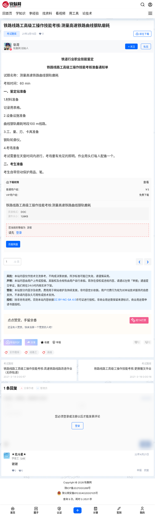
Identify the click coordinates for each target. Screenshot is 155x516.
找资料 (47, 13)
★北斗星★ (19, 454)
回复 (146, 470)
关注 (132, 46)
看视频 (60, 13)
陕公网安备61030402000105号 (80, 493)
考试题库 (12, 33)
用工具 (74, 13)
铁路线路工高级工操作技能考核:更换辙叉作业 (122, 368)
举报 (139, 470)
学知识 (20, 13)
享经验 (34, 13)
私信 (145, 46)
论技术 (87, 13)
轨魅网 (88, 482)
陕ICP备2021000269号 (78, 488)
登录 (19, 232)
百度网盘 (13, 244)
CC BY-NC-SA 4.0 (65, 299)
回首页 (7, 13)
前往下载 (144, 34)
